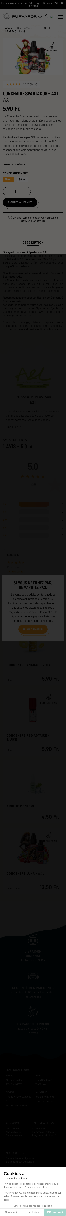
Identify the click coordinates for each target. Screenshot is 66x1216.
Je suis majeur (33, 629)
